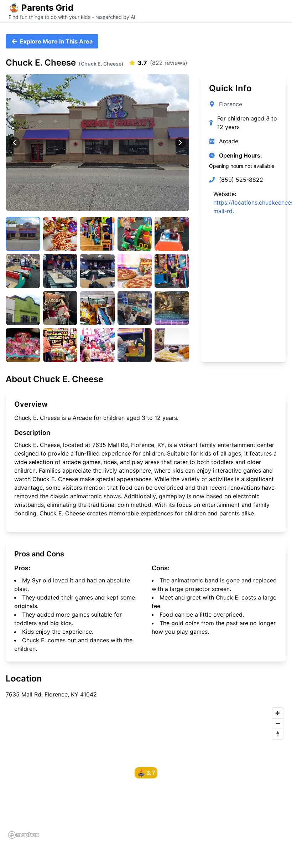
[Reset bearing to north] (277, 734)
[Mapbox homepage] (23, 835)
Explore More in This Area (56, 41)
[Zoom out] (277, 723)
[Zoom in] (277, 713)
